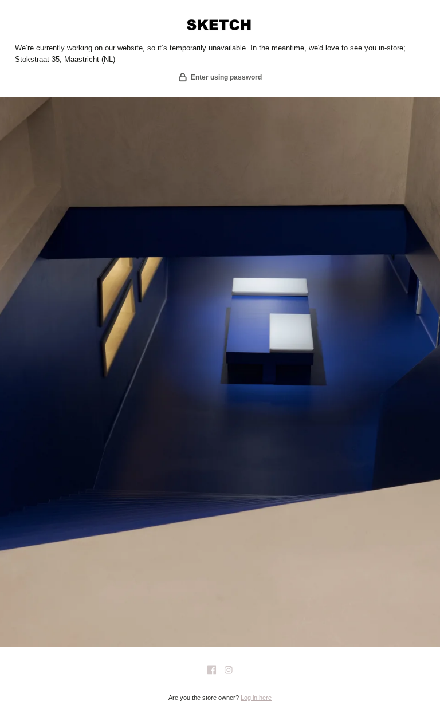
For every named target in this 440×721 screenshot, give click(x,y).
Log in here (256, 697)
